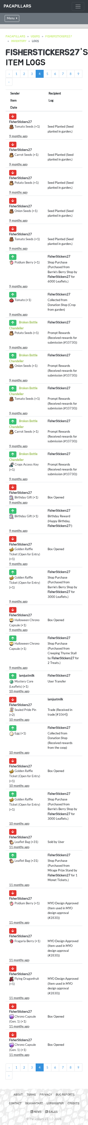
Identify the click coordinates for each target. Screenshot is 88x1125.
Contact (15, 1103)
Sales (53, 1111)
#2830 (53, 918)
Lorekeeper (55, 1103)
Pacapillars (17, 6)
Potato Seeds (23, 182)
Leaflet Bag (22, 842)
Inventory (19, 41)
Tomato (20, 300)
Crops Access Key (27, 464)
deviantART (34, 1103)
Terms (31, 1094)
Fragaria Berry (24, 941)
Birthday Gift (23, 497)
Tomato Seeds (24, 126)
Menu (11, 18)
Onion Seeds (23, 211)
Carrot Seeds (23, 155)
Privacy (46, 1094)
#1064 (61, 714)
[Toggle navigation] (78, 6)
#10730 (69, 342)
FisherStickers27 (58, 36)
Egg (17, 733)
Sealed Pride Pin (25, 710)
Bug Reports (65, 1094)
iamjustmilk (26, 676)
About (18, 1094)
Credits (73, 1103)
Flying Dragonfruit (27, 978)
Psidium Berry (24, 262)
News (37, 1111)
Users (35, 36)
